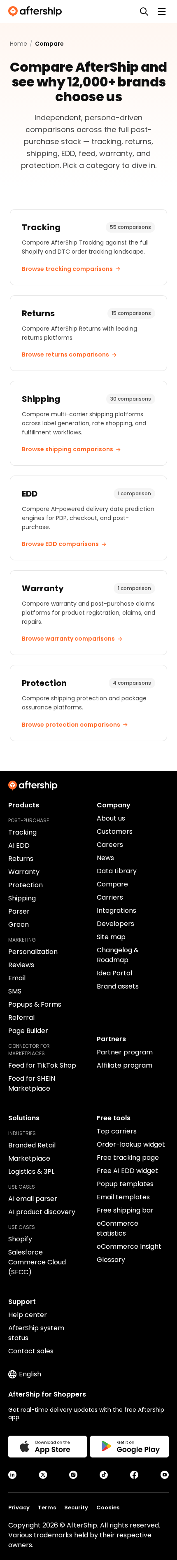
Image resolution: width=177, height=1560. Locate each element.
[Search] (144, 11)
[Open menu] (162, 12)
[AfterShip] (37, 11)
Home (18, 44)
